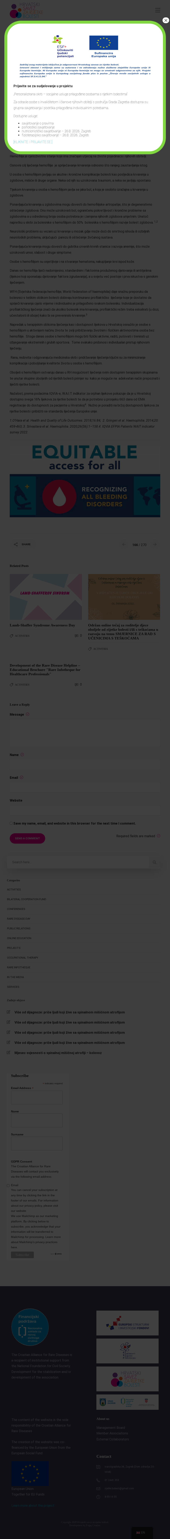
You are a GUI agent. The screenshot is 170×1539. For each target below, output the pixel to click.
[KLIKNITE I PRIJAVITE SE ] (32, 142)
